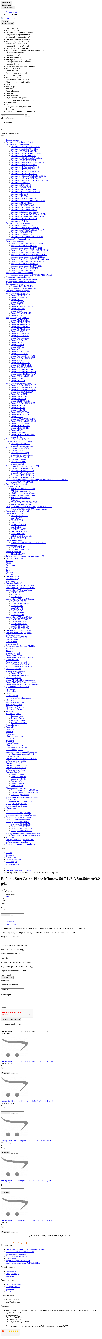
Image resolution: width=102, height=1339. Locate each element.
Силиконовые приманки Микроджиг (22, 752)
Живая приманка (13, 808)
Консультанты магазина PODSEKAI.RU (23, 1263)
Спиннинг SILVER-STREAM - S (25, 171)
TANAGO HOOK (18, 538)
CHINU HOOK (17, 522)
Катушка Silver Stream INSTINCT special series (30, 259)
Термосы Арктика (13, 714)
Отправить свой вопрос (11, 1020)
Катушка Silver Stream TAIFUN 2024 (26, 248)
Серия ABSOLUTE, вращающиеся (20, 680)
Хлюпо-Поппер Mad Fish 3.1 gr (19, 664)
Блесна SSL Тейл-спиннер (22, 446)
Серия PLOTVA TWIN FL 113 (23, 385)
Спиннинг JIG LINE (19, 194)
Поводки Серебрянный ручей (18, 819)
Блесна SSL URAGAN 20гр (22, 473)
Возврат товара (12, 1274)
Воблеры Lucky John (14, 583)
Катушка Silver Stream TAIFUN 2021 (26, 266)
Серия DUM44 (17, 300)
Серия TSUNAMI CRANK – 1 (24, 376)
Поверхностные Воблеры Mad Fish (21, 646)
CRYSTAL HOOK (18, 525)
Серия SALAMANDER (21, 365)
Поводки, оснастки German (17, 822)
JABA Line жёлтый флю (21, 504)
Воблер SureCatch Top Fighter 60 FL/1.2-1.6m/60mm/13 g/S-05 (26, 1180)
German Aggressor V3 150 (16, 637)
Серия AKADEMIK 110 (21, 324)
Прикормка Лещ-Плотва (16, 804)
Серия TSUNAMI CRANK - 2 (23, 421)
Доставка (10, 855)
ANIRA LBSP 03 (18, 594)
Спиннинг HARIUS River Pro (23, 205)
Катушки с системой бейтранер (19, 273)
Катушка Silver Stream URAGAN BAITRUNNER (31, 275)
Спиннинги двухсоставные (17, 144)
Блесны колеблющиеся (15, 671)
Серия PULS (16, 360)
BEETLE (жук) (12, 579)
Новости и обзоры (14, 859)
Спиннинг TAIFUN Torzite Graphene (26, 158)
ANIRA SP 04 (16, 597)
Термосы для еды (18, 720)
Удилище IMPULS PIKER (22, 286)
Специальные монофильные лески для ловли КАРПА (29, 507)
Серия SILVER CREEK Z (22, 367)
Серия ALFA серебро (20, 675)
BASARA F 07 (17, 610)
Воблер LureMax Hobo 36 (16, 765)
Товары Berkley (12, 140)
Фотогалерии (11, 862)
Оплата (9, 853)
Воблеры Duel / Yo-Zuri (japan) (18, 630)
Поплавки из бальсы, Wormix (18, 813)
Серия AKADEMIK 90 (20, 322)
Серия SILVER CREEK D (22, 392)
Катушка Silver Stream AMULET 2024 (27, 243)
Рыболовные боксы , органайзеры (20, 844)
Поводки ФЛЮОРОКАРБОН (23, 828)
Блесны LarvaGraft (14, 756)
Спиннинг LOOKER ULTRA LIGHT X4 (28, 230)
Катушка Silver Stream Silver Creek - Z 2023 (29, 252)
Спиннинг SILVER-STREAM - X (25, 169)
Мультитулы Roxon (14, 709)
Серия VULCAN (18, 381)
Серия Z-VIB (16, 437)
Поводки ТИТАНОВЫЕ (21, 831)
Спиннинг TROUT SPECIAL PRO (25, 147)
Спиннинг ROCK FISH (21, 187)
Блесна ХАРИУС (18, 462)
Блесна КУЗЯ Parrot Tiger (21, 457)
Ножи (8, 693)
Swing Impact (11, 565)
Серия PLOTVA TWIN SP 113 (23, 390)
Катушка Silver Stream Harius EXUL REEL (29, 255)
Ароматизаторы (12, 799)
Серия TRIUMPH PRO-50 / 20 (23, 372)
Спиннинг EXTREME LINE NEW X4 (27, 237)
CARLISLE (16, 527)
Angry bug (10, 648)
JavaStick (9, 561)
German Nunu (11, 642)
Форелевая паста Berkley (16, 747)
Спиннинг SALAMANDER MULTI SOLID (29, 180)
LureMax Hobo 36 (18, 779)
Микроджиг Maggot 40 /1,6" (23, 754)
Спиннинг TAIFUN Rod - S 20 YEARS (27, 162)
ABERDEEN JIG (18, 547)
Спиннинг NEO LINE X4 (22, 225)
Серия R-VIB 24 (18, 408)
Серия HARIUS (17, 345)
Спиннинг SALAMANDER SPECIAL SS (28, 176)
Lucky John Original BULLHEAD (20, 585)
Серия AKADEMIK (19, 320)
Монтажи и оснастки (15, 736)
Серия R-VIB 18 (18, 405)
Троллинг (10, 837)
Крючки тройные (13, 552)
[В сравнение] (17, 1073)
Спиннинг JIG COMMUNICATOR (25, 192)
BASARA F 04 (17, 606)
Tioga (8, 570)
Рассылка (10, 1291)
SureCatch (5, 896)
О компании (11, 857)
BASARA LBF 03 (18, 601)
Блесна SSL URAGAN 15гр (22, 471)
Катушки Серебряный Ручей (18, 239)
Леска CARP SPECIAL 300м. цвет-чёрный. (29, 509)
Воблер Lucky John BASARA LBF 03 (21, 759)
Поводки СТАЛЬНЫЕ (20, 826)
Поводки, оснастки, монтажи (18, 817)
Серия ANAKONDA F (20, 295)
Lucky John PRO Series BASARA (20, 599)
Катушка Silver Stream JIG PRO (24, 246)
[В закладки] (14, 1073)
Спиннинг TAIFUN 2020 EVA (24, 165)
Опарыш (9, 574)
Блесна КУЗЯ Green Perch (22, 455)
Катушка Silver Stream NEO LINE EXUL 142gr (30, 250)
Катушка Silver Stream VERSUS (24, 268)
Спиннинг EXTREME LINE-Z (24, 210)
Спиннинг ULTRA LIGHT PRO (24, 149)
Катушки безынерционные (17, 241)
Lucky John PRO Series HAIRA (19, 617)
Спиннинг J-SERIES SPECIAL (24, 198)
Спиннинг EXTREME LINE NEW (25, 207)
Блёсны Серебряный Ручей (17, 439)
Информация (6, 1245)
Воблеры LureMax (13, 772)
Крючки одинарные (14, 513)
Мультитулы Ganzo (14, 705)
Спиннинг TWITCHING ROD (24, 151)
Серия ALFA (16, 673)
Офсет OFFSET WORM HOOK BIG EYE (28, 543)
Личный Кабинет (13, 1284)
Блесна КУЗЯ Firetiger (20, 453)
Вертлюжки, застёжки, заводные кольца (28, 835)
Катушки (10, 729)
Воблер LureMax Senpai (16, 768)
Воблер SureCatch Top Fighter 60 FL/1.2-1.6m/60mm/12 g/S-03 (26, 1141)
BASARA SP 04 (17, 612)
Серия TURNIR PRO (20, 423)
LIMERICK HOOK (19, 531)
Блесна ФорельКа (18, 459)
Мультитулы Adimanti (15, 702)
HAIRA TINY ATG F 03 (21, 619)
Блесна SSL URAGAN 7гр (22, 468)
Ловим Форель (12, 743)
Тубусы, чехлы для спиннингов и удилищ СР (25, 556)
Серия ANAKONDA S (20, 329)
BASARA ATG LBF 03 (20, 603)
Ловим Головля (12, 725)
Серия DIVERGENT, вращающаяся (21, 682)
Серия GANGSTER (19, 394)
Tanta (8, 567)
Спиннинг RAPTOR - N (21, 185)
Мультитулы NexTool (15, 707)
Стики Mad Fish (12, 660)
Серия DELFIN (17, 342)
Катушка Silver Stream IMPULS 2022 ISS (28, 257)
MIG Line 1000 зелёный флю (23, 493)
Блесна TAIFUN (18, 464)
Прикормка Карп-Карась (16, 806)
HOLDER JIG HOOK (20, 549)
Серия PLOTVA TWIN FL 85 (23, 356)
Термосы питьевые (19, 723)
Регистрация (11, 14)
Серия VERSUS (18, 430)
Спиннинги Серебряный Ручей (19, 142)
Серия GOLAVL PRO (20, 396)
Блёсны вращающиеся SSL (17, 448)
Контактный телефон (10, 985)
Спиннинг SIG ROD (19, 221)
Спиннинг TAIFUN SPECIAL (23, 160)
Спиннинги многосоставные (18, 223)
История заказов (13, 1287)
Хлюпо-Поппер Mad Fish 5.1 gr (19, 666)
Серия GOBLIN (17, 302)
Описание (10, 922)
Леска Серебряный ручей (16, 484)
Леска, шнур (11, 734)
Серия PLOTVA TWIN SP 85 (23, 358)
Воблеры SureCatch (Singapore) (19, 633)
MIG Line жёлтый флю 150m (23, 495)
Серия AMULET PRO (20, 327)
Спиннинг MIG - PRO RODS (23, 189)
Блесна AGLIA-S (18, 450)
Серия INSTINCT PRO (20, 401)
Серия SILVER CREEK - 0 (22, 306)
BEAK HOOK (17, 520)
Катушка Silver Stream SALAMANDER (27, 261)
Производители (12, 864)
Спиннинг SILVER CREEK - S (24, 219)
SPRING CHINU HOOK (21, 536)
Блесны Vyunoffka (13, 669)
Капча (3, 1007)
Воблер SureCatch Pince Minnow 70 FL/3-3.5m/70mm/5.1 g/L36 (27, 1101)
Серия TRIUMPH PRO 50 (22, 369)
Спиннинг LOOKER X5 (21, 232)
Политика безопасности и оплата (20, 1252)
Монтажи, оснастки (14, 745)
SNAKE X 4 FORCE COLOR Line (25, 502)
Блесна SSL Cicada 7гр (20, 444)
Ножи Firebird (12, 696)
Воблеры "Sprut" (13, 576)
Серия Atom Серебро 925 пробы (19, 657)
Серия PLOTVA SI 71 (20, 333)
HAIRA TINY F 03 (19, 621)
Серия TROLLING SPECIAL (23, 419)
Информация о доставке (16, 1254)
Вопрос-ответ (12, 924)
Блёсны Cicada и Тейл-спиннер (19, 441)
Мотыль (9, 572)
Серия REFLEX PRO (20, 412)
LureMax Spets (17, 786)
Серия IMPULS (17, 347)
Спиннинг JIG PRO (19, 196)
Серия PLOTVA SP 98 (20, 336)
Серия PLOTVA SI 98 (20, 338)
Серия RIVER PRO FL (20, 363)
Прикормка (11, 738)
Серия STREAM (18, 309)
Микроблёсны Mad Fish (16, 788)
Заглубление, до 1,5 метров (17, 318)
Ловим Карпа (11, 727)
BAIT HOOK (16, 518)
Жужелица (10, 689)
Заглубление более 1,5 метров (18, 383)
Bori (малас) (11, 581)
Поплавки (10, 810)
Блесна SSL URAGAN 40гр (22, 477)
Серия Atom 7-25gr (14, 655)
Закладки (10, 1289)
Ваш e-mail (5, 990)
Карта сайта (11, 1271)
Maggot (9, 563)
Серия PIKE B (17, 304)
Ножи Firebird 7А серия (21, 698)
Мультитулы (11, 700)
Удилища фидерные (14, 284)
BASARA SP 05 (17, 615)
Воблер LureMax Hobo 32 (16, 763)
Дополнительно (7, 1280)
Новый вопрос (7, 977)
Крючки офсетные (14, 540)
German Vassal (12, 644)
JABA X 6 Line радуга (20, 491)
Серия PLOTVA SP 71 (20, 340)
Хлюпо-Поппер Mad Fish (16, 662)
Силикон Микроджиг (15, 558)
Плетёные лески (13, 486)
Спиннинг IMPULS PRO (21, 203)
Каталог (5, 21)
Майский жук (12, 691)
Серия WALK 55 (18, 315)
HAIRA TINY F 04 (19, 624)
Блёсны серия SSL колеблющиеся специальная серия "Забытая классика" (37, 480)
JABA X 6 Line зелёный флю (23, 489)
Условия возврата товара (16, 1256)
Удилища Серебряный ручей (18, 277)
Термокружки (17, 716)
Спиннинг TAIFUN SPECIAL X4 (25, 228)
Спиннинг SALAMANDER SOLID (26, 178)
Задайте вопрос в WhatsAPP (18, 1261)
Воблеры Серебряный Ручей (18, 291)
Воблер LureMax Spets (15, 770)
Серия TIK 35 (17, 417)
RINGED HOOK (18, 534)
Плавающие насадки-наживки (19, 801)
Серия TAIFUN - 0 (19, 311)
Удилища (10, 741)
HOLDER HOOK (18, 529)
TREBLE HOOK (18, 554)
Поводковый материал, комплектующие (23, 833)
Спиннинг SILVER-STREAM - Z (25, 167)
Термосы (9, 711)
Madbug (9, 651)
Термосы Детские (18, 718)
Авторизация (11, 12)
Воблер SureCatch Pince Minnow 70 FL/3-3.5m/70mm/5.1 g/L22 (27, 1061)
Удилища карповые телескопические (21, 279)
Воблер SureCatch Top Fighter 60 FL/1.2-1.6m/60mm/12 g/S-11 (26, 1220)
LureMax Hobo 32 (18, 777)
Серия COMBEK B (19, 331)
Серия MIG (16, 349)
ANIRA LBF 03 (17, 592)
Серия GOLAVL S (18, 399)
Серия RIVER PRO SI (20, 414)
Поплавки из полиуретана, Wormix (21, 815)
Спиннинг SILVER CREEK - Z (24, 174)
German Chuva (12, 639)
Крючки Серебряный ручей (17, 511)
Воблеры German (13, 635)
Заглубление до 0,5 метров (17, 293)
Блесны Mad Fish (13, 653)
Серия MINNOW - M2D (21, 351)
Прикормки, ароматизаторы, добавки (22, 797)
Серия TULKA (17, 378)
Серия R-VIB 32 (18, 410)
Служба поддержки (9, 1267)
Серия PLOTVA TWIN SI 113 (23, 387)
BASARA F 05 (17, 608)
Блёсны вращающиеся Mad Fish (24, 790)
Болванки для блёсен (20, 795)
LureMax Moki (17, 781)
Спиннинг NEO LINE (20, 183)
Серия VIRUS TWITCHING (23, 435)
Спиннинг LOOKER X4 (21, 234)
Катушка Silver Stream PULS (23, 270)
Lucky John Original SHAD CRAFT (20, 588)
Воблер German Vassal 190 (17, 842)
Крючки (9, 732)
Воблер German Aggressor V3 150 (20, 840)
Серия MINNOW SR (19, 354)
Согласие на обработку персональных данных (25, 1249)
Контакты (10, 1276)
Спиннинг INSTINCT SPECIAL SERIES (28, 201)
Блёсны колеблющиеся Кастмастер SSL (22, 466)
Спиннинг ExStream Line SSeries (25, 212)
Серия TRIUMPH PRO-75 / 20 (23, 374)
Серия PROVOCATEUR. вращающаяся (22, 684)
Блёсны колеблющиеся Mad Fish (24, 792)
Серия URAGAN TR (20, 428)
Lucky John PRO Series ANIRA (19, 590)
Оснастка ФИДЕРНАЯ (21, 824)
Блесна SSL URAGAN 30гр (22, 475)
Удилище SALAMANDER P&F (24, 288)
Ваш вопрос (6, 994)
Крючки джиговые (14, 545)
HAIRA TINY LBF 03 (20, 626)
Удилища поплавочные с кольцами (21, 282)
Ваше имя (5, 980)
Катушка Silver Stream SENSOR (24, 264)
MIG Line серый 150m (20, 498)
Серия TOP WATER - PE (21, 313)
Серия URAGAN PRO (20, 426)
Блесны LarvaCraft (13, 678)
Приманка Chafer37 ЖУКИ (17, 687)
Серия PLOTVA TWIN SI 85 (23, 403)
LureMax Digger (17, 774)
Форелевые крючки (14, 750)
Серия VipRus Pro (18, 432)
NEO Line (15, 500)
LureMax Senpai (17, 783)
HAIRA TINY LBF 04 (20, 628)
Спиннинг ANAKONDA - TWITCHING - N (29, 216)
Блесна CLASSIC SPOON (22, 482)
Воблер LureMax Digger (16, 761)
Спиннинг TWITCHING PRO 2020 (26, 153)
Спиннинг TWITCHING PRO (23, 156)
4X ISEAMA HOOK (19, 516)
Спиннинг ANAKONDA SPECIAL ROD (28, 214)
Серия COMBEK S (19, 297)
